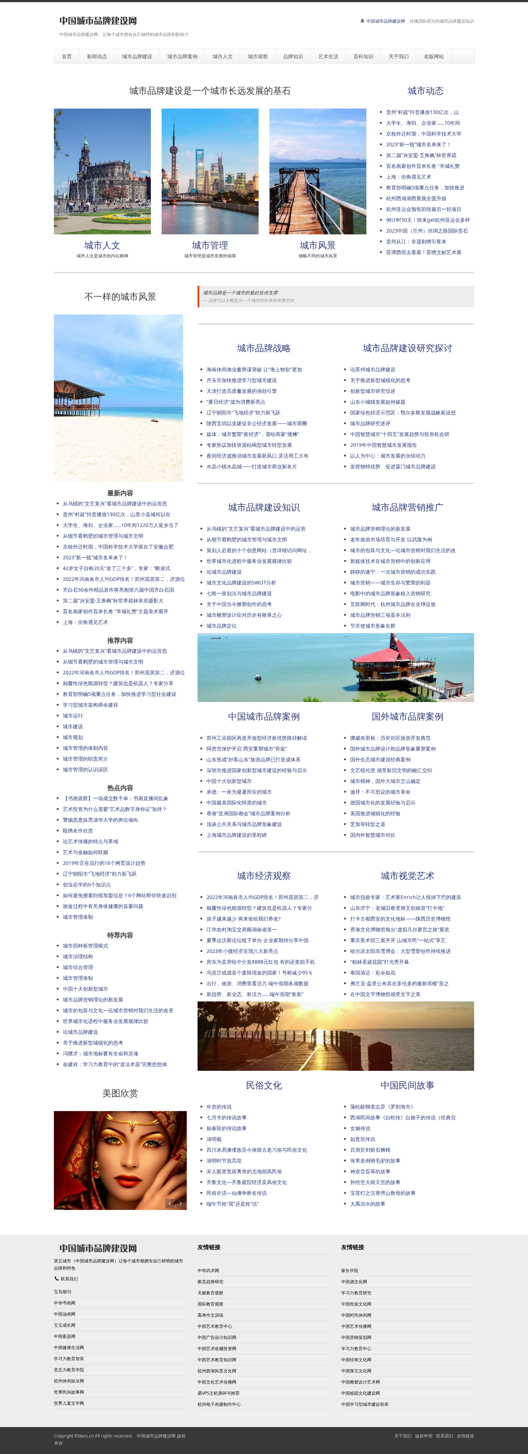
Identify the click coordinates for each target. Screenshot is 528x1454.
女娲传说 (360, 1128)
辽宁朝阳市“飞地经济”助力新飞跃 (244, 412)
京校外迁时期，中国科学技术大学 (424, 133)
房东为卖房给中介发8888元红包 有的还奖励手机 (261, 961)
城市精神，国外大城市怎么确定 (385, 781)
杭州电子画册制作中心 (219, 1404)
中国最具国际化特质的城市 (237, 802)
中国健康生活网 (69, 1347)
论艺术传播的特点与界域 (90, 841)
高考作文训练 (210, 1315)
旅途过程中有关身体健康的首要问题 (103, 906)
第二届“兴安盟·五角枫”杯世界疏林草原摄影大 (113, 600)
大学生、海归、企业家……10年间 (423, 122)
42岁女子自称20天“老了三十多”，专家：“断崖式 (116, 568)
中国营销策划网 (356, 1337)
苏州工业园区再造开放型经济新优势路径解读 (257, 737)
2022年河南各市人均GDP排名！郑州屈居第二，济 (263, 897)
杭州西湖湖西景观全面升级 (416, 198)
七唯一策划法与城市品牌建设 (239, 593)
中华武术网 (208, 1270)
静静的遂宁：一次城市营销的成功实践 (393, 571)
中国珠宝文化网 (356, 1371)
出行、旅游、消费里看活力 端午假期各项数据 (258, 983)
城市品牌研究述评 (370, 423)
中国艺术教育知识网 (217, 1360)
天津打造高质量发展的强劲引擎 (242, 390)
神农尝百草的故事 (370, 1171)
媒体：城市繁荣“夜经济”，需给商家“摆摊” (253, 434)
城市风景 (318, 245)
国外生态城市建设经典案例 (380, 759)
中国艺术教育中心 (215, 1326)
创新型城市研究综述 (372, 390)
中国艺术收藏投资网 (217, 1348)
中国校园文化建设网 (360, 1393)
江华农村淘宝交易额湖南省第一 (242, 929)
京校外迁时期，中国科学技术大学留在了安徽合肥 (118, 546)
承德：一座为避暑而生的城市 (239, 791)
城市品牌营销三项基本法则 (380, 614)
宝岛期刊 (62, 1292)
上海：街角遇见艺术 (408, 176)
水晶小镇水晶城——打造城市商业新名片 (252, 466)
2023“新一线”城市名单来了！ (418, 144)
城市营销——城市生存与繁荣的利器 (390, 582)
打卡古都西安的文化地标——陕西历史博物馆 (400, 918)
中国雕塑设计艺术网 (360, 1382)
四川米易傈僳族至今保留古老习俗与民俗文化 (257, 1149)
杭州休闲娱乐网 (69, 1381)
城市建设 (73, 726)
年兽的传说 (219, 1106)
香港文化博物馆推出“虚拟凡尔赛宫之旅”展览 (399, 929)
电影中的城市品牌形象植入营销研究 (390, 593)
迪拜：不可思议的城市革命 (380, 791)
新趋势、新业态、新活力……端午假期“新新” (255, 994)
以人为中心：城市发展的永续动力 (388, 455)
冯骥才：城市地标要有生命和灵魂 (100, 1053)
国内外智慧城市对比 (372, 834)
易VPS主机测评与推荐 (219, 1393)
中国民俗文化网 (356, 1304)
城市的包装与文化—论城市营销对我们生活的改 (403, 550)
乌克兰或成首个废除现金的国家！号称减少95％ (260, 972)
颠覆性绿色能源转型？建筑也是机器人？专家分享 (118, 683)
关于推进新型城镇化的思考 (380, 380)
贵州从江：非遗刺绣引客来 (416, 241)
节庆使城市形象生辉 (372, 625)
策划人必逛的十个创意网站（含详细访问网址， (259, 550)
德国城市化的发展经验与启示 (383, 802)
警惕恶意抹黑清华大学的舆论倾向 (100, 819)
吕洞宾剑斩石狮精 (370, 1149)
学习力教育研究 (356, 1293)
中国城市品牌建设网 (385, 21)
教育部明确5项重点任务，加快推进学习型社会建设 (119, 694)
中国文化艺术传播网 (217, 1382)
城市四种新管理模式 (85, 945)
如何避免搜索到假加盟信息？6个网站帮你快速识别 (119, 895)
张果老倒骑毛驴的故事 (375, 1160)
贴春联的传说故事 (227, 1128)
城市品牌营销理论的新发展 (380, 528)
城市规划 (73, 737)
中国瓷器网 (64, 1336)
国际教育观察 (210, 1304)
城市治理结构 (78, 956)
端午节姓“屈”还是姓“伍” (233, 1203)
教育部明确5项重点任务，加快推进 (425, 187)
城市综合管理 (78, 967)
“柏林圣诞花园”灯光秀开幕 (379, 961)
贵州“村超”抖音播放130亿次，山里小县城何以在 (117, 514)
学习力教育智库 (69, 1359)
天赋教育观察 (210, 1293)
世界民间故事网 (69, 1392)
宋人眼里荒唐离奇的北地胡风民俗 (244, 1171)
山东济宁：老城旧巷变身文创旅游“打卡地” (397, 907)
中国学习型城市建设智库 (365, 1404)
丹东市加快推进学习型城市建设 (242, 380)
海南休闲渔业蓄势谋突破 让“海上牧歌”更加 (254, 369)
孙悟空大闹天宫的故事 (375, 1182)
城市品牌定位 (222, 625)
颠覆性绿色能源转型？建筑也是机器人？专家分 (259, 907)
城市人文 (102, 245)
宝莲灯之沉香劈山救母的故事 (383, 1192)
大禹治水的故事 (367, 1203)
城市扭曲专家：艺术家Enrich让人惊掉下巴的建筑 (405, 897)
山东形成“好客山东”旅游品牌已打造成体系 (254, 759)
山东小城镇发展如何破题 (378, 401)
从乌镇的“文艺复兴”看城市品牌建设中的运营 (256, 528)
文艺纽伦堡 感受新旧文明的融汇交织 (391, 770)
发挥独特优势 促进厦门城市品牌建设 (393, 466)
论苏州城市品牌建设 (372, 369)
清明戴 (214, 1139)
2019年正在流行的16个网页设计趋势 (104, 862)
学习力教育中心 (356, 1348)
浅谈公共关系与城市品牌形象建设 (244, 824)
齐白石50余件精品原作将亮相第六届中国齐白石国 (118, 589)
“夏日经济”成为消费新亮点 (236, 401)
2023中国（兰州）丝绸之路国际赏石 (427, 230)
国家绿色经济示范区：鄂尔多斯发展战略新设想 (403, 412)
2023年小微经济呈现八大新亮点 (242, 951)
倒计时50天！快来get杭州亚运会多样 (428, 219)
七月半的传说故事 (227, 1117)
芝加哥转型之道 (367, 824)
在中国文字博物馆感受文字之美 (385, 994)
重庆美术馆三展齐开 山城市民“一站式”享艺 (398, 940)
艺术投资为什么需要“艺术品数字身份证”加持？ (115, 809)
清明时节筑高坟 (224, 1160)
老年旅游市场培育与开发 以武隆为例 (391, 539)
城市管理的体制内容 (85, 747)
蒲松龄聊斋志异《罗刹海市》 (383, 1106)
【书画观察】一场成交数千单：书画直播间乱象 (115, 798)
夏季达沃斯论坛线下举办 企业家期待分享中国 (258, 940)
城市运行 (73, 715)
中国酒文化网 (354, 1282)
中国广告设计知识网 (217, 1337)
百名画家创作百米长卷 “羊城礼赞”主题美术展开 (115, 611)
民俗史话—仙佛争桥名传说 (237, 1192)
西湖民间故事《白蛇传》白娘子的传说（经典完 (403, 1117)
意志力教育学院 (69, 1370)
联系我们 (69, 1279)
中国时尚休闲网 (356, 1315)
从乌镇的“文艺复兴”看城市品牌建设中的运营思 (115, 503)
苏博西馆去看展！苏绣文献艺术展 (424, 252)
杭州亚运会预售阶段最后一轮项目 (424, 209)
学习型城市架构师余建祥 (90, 704)
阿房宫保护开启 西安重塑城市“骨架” (247, 748)
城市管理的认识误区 (85, 769)
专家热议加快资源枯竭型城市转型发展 (249, 444)
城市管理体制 (78, 916)
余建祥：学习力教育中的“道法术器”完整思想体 (115, 1064)
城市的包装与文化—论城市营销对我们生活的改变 (118, 1010)
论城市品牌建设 (224, 571)
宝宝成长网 (64, 1325)
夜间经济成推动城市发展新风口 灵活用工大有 (258, 455)
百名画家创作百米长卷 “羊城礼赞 (423, 165)
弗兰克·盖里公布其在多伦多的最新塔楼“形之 (399, 983)
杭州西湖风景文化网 (217, 1371)
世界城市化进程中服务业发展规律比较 (249, 561)
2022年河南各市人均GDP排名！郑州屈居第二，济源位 (124, 578)
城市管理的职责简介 (85, 758)
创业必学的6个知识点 (87, 884)
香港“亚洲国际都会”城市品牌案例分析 (249, 813)
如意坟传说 (362, 1139)
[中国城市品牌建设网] (98, 20)
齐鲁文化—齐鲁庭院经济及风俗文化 (247, 1182)
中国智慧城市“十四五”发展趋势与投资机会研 (399, 434)
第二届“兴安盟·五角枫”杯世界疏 (421, 155)
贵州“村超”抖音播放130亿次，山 (422, 112)
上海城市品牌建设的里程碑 (237, 834)
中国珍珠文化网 (356, 1360)
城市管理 (210, 245)
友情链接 (465, 1436)
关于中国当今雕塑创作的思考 (239, 604)
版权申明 (423, 1436)
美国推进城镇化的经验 (375, 813)
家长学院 (349, 1270)
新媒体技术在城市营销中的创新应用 (390, 561)
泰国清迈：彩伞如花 (372, 972)
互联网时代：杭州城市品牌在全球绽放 (393, 604)
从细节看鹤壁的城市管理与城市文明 (247, 539)
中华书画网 (64, 1303)
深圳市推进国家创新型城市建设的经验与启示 (257, 770)
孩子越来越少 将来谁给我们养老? (244, 918)
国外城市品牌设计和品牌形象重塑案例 (393, 748)
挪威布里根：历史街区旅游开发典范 (390, 737)
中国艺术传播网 (356, 1326)
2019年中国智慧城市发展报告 (383, 444)
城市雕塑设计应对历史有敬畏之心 (244, 614)
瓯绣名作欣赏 (78, 830)
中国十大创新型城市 (229, 781)
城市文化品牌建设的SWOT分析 (241, 582)
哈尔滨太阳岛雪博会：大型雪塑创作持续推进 (400, 951)
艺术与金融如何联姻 (85, 852)
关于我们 (403, 1436)
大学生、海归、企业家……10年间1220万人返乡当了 (121, 525)
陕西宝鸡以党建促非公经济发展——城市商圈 (257, 423)
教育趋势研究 (210, 1282)
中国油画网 (64, 1314)
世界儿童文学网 (69, 1403)
